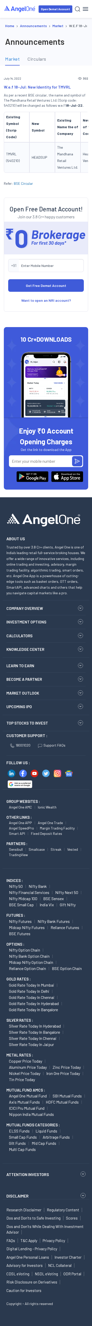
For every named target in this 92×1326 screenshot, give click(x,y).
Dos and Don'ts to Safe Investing (33, 1218)
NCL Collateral (60, 1265)
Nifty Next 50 (66, 892)
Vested (72, 849)
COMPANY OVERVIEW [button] (24, 608)
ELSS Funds (19, 1130)
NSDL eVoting (46, 1273)
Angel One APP (20, 823)
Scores (72, 1218)
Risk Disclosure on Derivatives (31, 1282)
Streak (56, 849)
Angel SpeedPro (21, 828)
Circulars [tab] (36, 59)
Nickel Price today (24, 1073)
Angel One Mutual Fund (28, 1095)
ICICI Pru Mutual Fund (26, 1108)
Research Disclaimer (23, 1210)
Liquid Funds (46, 1130)
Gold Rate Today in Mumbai (31, 985)
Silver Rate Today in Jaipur (31, 1044)
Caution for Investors (23, 1290)
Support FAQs (54, 745)
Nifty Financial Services (29, 892)
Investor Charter (68, 1257)
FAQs (10, 1240)
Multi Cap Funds (22, 1149)
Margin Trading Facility (57, 828)
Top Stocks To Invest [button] (27, 723)
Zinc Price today (67, 1067)
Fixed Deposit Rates (46, 833)
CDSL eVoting (17, 1273)
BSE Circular (23, 183)
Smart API (17, 833)
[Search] (77, 9)
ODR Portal (72, 1273)
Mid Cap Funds (44, 1143)
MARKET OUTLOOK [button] (22, 693)
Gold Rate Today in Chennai (31, 997)
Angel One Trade (50, 823)
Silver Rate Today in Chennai (32, 1038)
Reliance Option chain (27, 968)
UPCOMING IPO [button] (19, 706)
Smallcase (37, 849)
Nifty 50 (16, 886)
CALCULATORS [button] (19, 635)
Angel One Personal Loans (27, 1257)
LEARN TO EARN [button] (20, 665)
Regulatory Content (63, 1210)
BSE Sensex (53, 898)
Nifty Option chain (24, 949)
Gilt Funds (17, 1143)
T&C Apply (28, 1240)
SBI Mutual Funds (67, 1095)
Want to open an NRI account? (46, 300)
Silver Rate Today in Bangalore (34, 1032)
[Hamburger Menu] (85, 9)
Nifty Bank (38, 886)
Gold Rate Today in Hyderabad (34, 1003)
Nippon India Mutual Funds (31, 1114)
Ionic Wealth (47, 807)
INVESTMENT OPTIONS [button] (26, 622)
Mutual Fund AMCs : (25, 1090)
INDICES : (14, 880)
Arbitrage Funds (56, 1137)
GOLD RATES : (18, 979)
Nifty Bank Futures (54, 921)
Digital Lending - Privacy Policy (31, 1248)
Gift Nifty (68, 904)
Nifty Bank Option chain (29, 956)
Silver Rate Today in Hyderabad (35, 1025)
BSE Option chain (67, 968)
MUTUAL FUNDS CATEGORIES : (33, 1125)
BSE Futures (19, 933)
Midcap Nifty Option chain (31, 962)
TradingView (18, 855)
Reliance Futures (65, 927)
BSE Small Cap (21, 904)
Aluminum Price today (28, 1067)
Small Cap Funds (23, 1137)
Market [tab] (12, 59)
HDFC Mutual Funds (62, 1101)
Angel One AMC (20, 807)
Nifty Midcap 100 (23, 898)
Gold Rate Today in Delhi (29, 991)
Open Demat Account (55, 9)
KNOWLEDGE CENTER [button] (25, 649)
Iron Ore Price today (63, 1073)
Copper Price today (25, 1061)
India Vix (47, 904)
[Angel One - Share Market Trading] (20, 9)
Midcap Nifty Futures (27, 927)
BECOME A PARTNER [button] (24, 679)
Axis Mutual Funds (24, 1101)
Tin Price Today (22, 1079)
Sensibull (16, 849)
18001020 (23, 745)
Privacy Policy (54, 1240)
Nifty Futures (20, 921)
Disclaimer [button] (17, 1195)
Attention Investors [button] (27, 1174)
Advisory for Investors (24, 1265)
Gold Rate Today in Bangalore (33, 1009)
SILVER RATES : (19, 1020)
